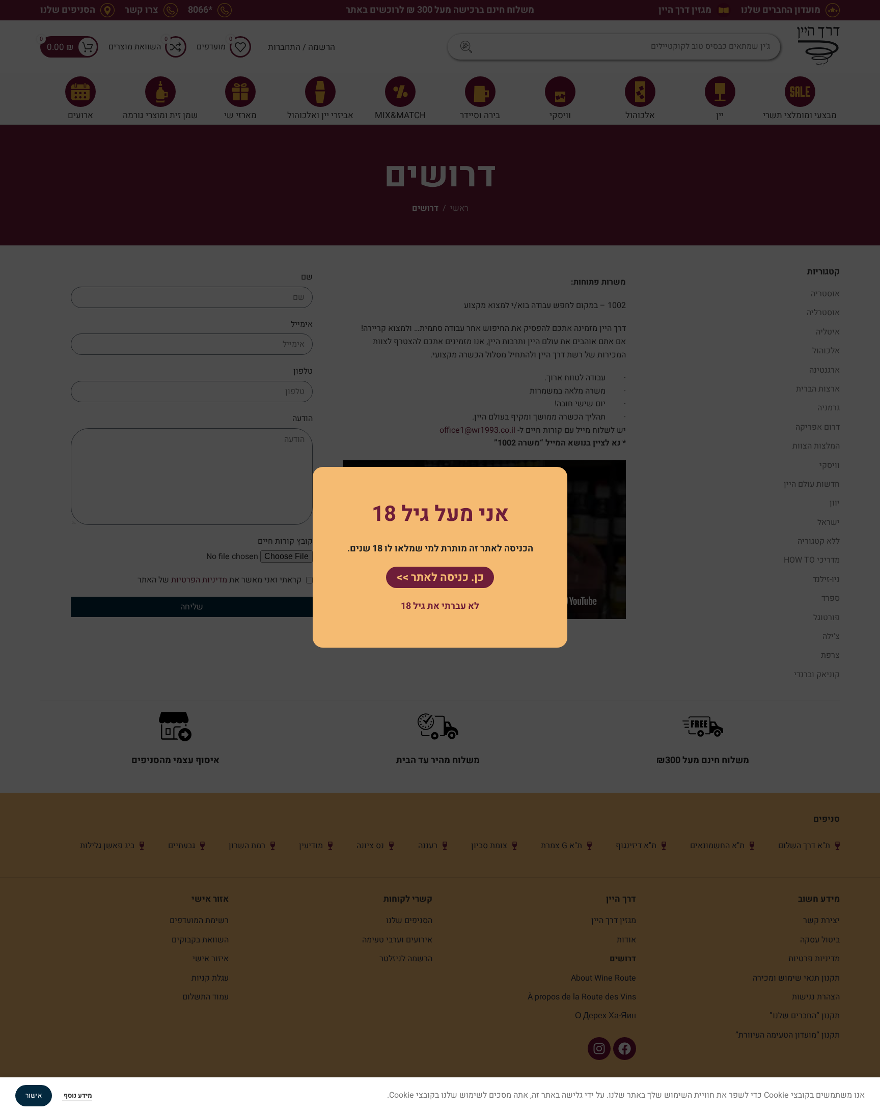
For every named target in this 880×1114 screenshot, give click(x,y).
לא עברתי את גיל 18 (440, 606)
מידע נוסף (77, 1095)
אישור (33, 1095)
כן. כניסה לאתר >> (440, 577)
